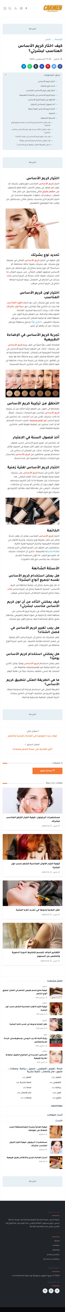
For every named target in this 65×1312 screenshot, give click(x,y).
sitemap (56, 1250)
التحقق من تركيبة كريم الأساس (41, 100)
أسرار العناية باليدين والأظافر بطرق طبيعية (27, 1158)
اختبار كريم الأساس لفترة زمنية (41, 109)
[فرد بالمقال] (54, 66)
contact (56, 1246)
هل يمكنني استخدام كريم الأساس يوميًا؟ (34, 141)
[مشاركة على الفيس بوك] (60, 66)
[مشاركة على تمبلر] (35, 66)
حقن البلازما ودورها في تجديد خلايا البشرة (38, 910)
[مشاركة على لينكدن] (41, 66)
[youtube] (45, 1290)
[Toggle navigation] (4, 8)
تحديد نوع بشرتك (48, 86)
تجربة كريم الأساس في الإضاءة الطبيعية (37, 95)
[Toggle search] (10, 8)
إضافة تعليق (46, 771)
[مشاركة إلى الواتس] (29, 66)
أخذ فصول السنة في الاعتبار (43, 105)
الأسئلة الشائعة (48, 118)
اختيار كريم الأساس (46, 82)
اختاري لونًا (36, 322)
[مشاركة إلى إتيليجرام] (23, 66)
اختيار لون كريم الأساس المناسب (40, 91)
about (57, 1241)
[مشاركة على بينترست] (48, 66)
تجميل (44, 987)
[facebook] (26, 8)
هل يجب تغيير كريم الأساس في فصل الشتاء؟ (32, 137)
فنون (45, 1035)
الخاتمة (52, 114)
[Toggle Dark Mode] (15, 8)
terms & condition (51, 1259)
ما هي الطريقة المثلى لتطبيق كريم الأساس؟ (33, 145)
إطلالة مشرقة (52, 552)
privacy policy (53, 1255)
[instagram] (21, 8)
